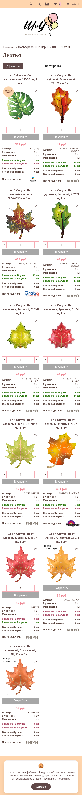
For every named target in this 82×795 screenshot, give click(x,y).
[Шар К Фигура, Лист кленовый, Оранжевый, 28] (20, 676)
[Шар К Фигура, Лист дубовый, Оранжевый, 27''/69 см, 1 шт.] (61, 105)
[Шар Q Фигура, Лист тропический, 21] (20, 105)
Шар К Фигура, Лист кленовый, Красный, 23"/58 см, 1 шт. (61, 309)
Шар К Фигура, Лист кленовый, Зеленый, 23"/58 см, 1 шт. (21, 309)
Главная (8, 47)
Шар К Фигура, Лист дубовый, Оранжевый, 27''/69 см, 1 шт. (61, 79)
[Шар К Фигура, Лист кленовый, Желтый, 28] (61, 564)
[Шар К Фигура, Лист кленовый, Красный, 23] (61, 335)
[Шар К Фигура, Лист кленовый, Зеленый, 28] (20, 450)
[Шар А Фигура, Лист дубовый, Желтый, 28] (61, 450)
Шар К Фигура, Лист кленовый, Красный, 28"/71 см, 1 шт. (20, 537)
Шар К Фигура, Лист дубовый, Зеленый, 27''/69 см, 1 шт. (61, 194)
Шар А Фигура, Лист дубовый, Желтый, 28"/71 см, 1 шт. (61, 423)
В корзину (20, 136)
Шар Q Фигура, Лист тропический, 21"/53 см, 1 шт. (20, 79)
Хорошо (41, 786)
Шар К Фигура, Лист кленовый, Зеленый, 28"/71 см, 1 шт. (21, 423)
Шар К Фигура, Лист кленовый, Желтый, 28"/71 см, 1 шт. (61, 537)
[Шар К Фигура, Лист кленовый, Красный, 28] (20, 564)
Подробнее (64, 778)
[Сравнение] (47, 4)
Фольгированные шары (33, 47)
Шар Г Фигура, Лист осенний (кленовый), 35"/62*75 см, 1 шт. (20, 194)
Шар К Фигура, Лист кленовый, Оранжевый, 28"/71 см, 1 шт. (20, 650)
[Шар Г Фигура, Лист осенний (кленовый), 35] (20, 220)
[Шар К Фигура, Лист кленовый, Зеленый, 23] (20, 335)
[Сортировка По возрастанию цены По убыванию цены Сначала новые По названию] (61, 66)
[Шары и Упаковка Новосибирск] (41, 24)
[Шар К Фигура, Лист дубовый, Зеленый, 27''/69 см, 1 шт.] (61, 220)
